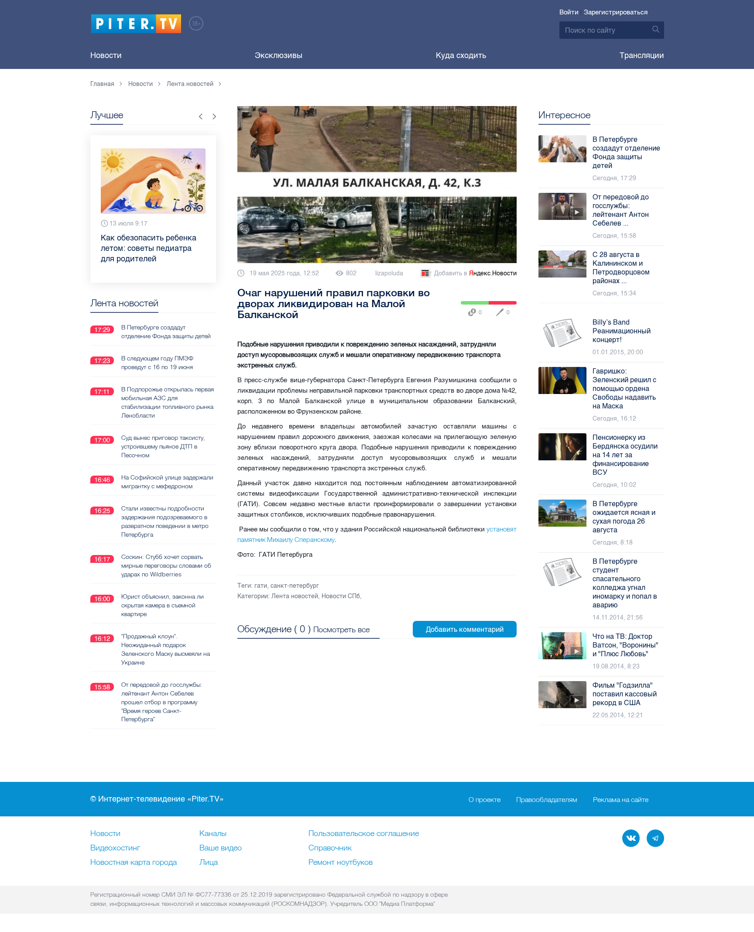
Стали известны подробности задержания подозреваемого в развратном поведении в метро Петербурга (165, 521)
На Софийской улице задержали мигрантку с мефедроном (167, 481)
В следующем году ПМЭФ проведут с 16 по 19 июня (157, 362)
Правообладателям (546, 799)
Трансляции (642, 55)
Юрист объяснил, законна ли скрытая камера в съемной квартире (162, 605)
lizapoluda (389, 273)
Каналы (212, 833)
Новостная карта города (133, 862)
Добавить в (475, 273)
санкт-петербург (295, 585)
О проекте (484, 799)
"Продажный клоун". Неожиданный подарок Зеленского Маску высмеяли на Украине (165, 649)
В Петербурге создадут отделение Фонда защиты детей (166, 331)
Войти (569, 12)
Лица (208, 862)
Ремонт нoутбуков (340, 862)
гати (260, 585)
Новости (106, 55)
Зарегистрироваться (616, 12)
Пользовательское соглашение (363, 833)
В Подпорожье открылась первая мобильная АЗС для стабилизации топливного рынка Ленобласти (167, 402)
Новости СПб (341, 596)
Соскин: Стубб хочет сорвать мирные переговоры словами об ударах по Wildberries (166, 565)
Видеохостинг (115, 848)
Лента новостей (294, 596)
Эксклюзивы (278, 55)
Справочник (330, 848)
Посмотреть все (341, 629)
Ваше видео (220, 848)
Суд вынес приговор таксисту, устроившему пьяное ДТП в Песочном (163, 446)
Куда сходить (461, 55)
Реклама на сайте (620, 799)
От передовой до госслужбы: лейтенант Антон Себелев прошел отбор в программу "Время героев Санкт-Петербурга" (161, 702)
